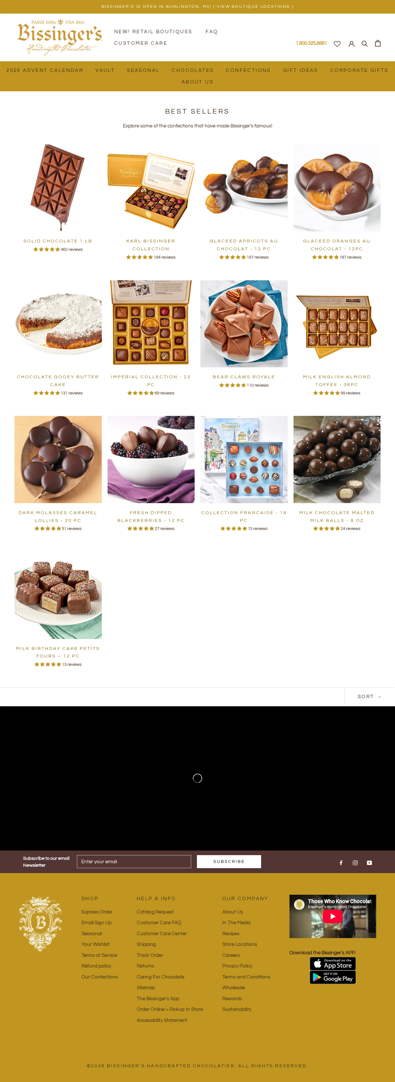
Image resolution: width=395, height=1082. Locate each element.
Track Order (150, 955)
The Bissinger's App (158, 998)
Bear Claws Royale (244, 377)
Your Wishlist (96, 944)
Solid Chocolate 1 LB (58, 241)
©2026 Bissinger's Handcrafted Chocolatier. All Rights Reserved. (198, 1066)
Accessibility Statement (162, 1020)
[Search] (365, 43)
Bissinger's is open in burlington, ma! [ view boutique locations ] (197, 7)
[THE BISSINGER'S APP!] (332, 963)
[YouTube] (369, 863)
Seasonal (143, 70)
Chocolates (193, 70)
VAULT (105, 70)
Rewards (232, 998)
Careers (231, 955)
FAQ (212, 31)
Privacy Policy (237, 966)
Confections (248, 70)
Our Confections (100, 977)
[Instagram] (355, 863)
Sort (367, 696)
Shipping (146, 944)
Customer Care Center (162, 933)
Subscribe (229, 861)
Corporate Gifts (359, 70)
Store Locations (239, 944)
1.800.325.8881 (311, 43)
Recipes (230, 933)
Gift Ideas (300, 70)
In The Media (236, 922)
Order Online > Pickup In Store (170, 1009)
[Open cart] (378, 43)
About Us (197, 82)
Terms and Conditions (246, 977)
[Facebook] (341, 863)
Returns (145, 966)
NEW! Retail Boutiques (153, 31)
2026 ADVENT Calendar (44, 70)
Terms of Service (99, 955)
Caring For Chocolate (160, 977)
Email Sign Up (97, 922)
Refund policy (96, 966)
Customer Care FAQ (159, 922)
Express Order (97, 912)
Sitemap (146, 987)
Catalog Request (155, 912)
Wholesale (233, 987)
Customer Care (140, 43)
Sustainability (236, 1009)
